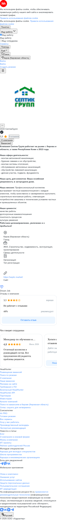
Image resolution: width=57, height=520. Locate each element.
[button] (3, 61)
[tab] (7, 140)
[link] (5, 54)
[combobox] (6, 514)
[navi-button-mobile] (3, 70)
